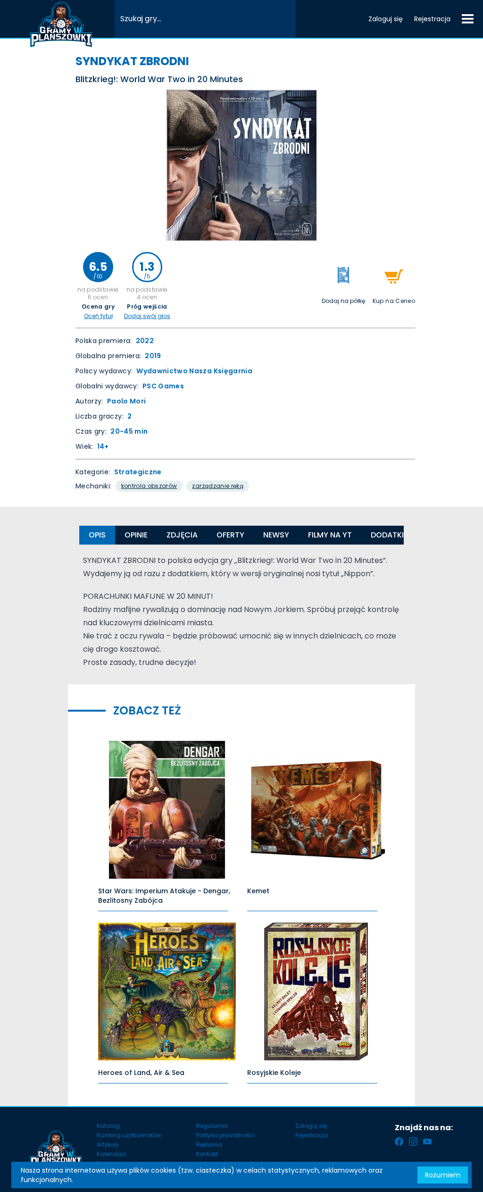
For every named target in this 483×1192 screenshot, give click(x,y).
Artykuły (108, 1145)
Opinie (136, 534)
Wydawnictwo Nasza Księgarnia (194, 371)
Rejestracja (432, 19)
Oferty (230, 534)
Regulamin (212, 1126)
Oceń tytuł (98, 316)
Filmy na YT (330, 534)
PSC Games (163, 386)
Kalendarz (111, 1154)
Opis (97, 534)
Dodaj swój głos (147, 316)
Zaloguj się (385, 19)
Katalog (108, 1126)
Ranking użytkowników (129, 1135)
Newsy (276, 534)
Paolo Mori (126, 401)
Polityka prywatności (225, 1135)
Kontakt (207, 1154)
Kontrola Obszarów (149, 486)
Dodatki (387, 534)
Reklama (209, 1145)
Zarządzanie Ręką (217, 486)
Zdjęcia (182, 534)
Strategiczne (138, 472)
